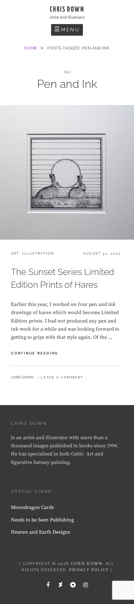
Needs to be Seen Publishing (42, 520)
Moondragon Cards (32, 507)
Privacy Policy (89, 570)
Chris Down (67, 9)
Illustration (38, 253)
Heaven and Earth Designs (40, 532)
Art (15, 253)
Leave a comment (62, 377)
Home (31, 48)
